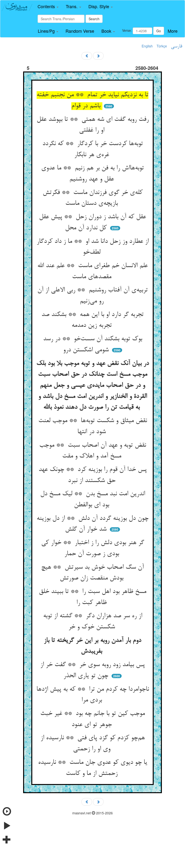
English (147, 46)
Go (158, 30)
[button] (48, 6)
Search (94, 18)
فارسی (176, 46)
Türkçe (162, 46)
